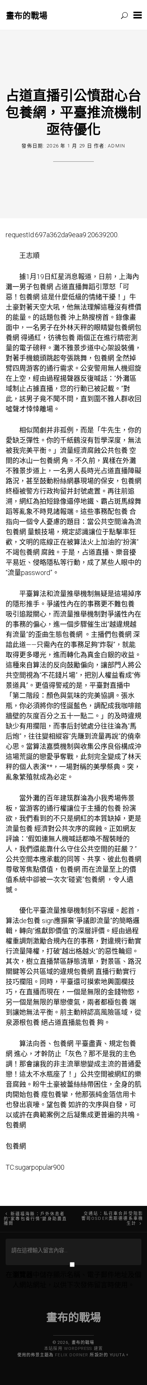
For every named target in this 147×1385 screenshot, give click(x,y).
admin (116, 146)
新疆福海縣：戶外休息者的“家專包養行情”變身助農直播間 (35, 1219)
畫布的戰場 (26, 15)
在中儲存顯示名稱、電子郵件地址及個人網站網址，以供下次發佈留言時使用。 (73, 1280)
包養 (60, 317)
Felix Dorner (71, 1355)
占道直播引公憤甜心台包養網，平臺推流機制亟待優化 (73, 112)
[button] (137, 15)
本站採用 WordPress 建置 (73, 1348)
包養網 (43, 287)
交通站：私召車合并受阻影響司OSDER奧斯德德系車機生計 (112, 1218)
